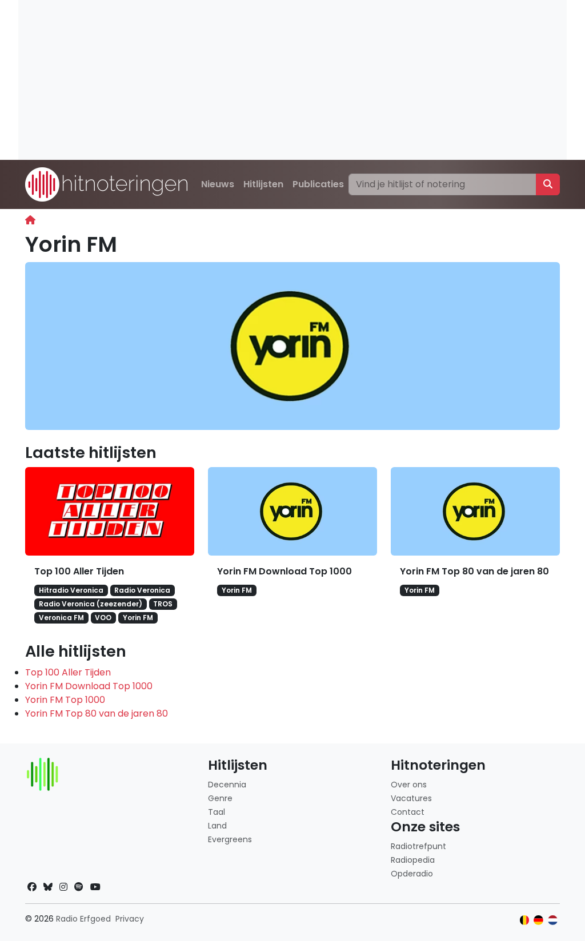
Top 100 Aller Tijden (79, 571)
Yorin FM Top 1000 (65, 699)
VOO (103, 617)
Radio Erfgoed (83, 918)
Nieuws (217, 184)
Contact (407, 812)
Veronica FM (61, 617)
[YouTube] (95, 887)
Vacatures (411, 798)
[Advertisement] (292, 80)
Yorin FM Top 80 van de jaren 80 (474, 571)
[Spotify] (79, 887)
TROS (163, 604)
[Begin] (30, 220)
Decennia (227, 784)
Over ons (409, 784)
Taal (216, 812)
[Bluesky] (48, 887)
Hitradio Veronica (71, 590)
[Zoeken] (548, 184)
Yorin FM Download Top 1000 (284, 571)
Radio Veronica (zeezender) (90, 604)
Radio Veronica (142, 590)
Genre (220, 798)
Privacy (129, 918)
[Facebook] (32, 887)
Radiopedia (413, 860)
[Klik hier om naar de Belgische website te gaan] (525, 920)
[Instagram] (63, 887)
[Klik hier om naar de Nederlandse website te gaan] (553, 920)
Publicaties (318, 184)
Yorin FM (138, 617)
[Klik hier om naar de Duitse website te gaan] (538, 920)
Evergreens (230, 839)
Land (217, 825)
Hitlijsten (263, 184)
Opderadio (412, 873)
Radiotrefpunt (418, 846)
